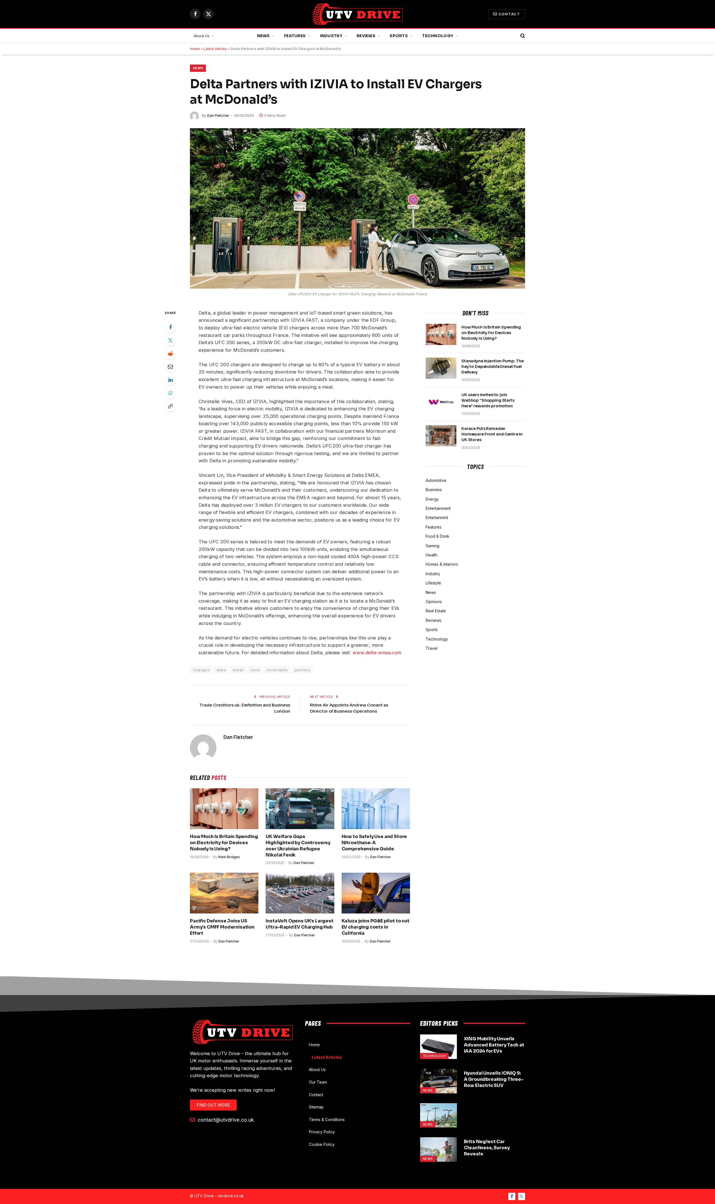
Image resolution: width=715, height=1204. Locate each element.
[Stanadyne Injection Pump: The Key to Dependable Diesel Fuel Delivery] (441, 368)
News (263, 35)
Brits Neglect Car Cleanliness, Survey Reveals (487, 1148)
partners (302, 670)
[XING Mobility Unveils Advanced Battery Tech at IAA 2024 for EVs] (438, 1046)
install (238, 670)
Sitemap (316, 1107)
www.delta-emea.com (376, 652)
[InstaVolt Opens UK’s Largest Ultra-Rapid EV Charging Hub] (300, 893)
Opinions (434, 601)
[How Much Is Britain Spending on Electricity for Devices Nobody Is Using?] (224, 808)
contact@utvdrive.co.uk (225, 1120)
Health (431, 555)
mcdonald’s (277, 670)
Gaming (432, 545)
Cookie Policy (322, 1144)
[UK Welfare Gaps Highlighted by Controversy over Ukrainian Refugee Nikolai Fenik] (300, 808)
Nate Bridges (229, 857)
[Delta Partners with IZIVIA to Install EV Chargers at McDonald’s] (357, 208)
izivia (255, 670)
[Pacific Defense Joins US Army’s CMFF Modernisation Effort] (224, 893)
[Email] (170, 366)
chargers (201, 670)
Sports (399, 35)
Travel (431, 648)
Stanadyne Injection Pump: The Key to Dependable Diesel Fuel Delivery (492, 366)
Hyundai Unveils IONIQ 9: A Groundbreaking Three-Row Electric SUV (494, 1079)
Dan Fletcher (218, 115)
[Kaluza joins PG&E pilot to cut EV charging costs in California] (376, 893)
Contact (509, 14)
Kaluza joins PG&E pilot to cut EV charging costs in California (375, 927)
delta (221, 670)
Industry (331, 35)
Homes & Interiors (442, 564)
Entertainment (438, 508)
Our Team (318, 1082)
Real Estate (436, 610)
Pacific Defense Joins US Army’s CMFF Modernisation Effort (222, 927)
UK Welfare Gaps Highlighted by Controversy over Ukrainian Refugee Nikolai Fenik (298, 846)
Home (195, 49)
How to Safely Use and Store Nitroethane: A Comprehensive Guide (374, 843)
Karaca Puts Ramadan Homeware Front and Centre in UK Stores (492, 434)
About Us (201, 36)
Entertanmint (437, 517)
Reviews (366, 35)
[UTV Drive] (357, 14)
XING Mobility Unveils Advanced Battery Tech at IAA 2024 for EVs (494, 1045)
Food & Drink (437, 536)
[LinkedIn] (170, 380)
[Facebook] (170, 327)
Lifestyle (433, 582)
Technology (437, 35)
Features (295, 35)
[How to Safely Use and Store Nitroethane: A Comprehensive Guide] (376, 808)
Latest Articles (215, 49)
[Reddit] (170, 353)
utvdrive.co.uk (231, 1195)
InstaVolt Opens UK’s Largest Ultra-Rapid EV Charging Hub (299, 924)
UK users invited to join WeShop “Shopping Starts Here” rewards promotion (487, 400)
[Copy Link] (170, 406)
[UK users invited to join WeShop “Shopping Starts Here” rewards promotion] (441, 402)
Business (434, 489)
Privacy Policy (322, 1131)
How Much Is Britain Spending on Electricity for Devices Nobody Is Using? (224, 843)
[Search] (522, 36)
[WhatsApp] (170, 393)
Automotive (436, 480)
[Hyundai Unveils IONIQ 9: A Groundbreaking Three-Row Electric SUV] (438, 1081)
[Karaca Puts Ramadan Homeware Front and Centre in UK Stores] (441, 435)
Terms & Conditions (327, 1119)
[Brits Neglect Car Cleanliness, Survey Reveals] (438, 1149)
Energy (432, 499)
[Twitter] (170, 340)
